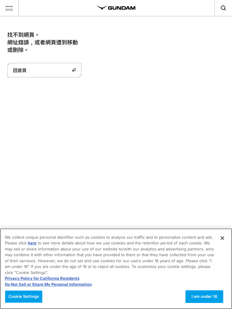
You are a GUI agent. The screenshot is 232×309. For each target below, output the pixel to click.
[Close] (222, 238)
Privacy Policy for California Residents (42, 278)
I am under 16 (204, 296)
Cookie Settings (23, 296)
